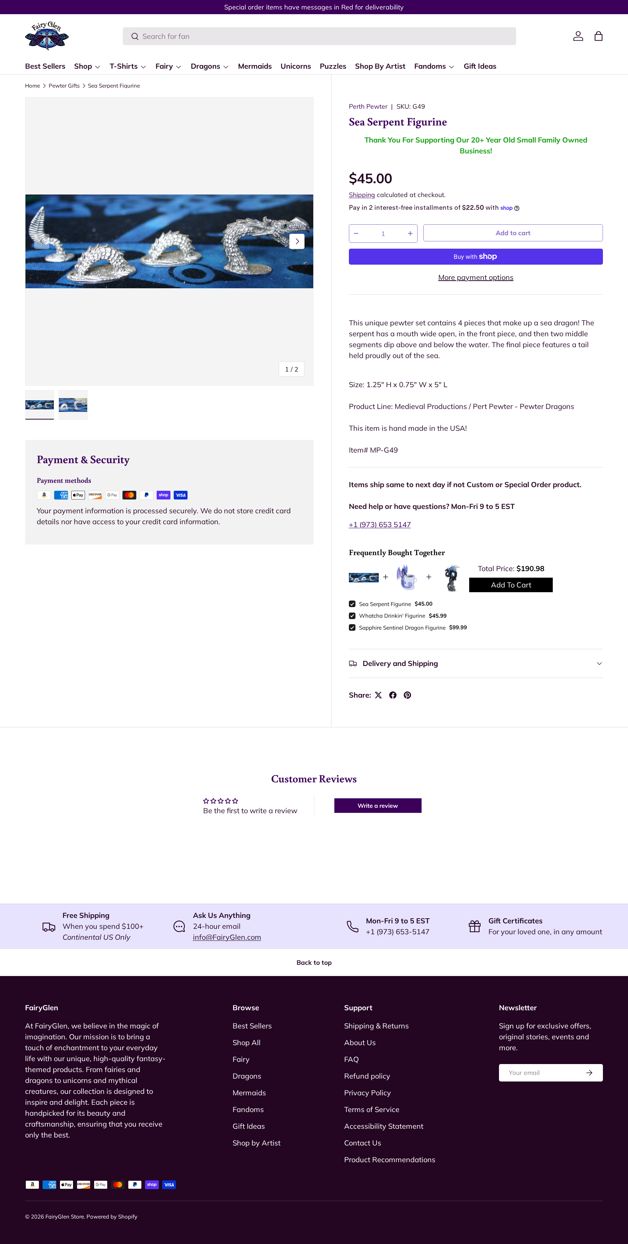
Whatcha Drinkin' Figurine (392, 615)
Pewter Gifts (64, 85)
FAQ (351, 1059)
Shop (83, 66)
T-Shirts (124, 66)
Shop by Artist (257, 1142)
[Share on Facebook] (393, 695)
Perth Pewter (368, 106)
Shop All (247, 1042)
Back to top (314, 962)
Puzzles (333, 66)
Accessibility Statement (383, 1126)
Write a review (378, 805)
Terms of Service (371, 1109)
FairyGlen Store (64, 1216)
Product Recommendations (389, 1159)
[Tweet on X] (378, 695)
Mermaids (255, 66)
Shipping (362, 194)
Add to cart (513, 233)
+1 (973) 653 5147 (380, 524)
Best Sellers (45, 66)
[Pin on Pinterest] (407, 695)
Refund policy (367, 1075)
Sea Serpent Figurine (114, 85)
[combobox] (319, 36)
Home (32, 85)
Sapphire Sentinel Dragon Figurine (402, 627)
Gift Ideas (480, 66)
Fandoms (430, 66)
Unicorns (296, 66)
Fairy (164, 66)
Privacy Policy (367, 1092)
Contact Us (362, 1142)
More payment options (476, 277)
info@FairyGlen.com (227, 937)
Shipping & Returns (376, 1025)
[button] (599, 36)
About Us (360, 1042)
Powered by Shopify (111, 1216)
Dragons (205, 66)
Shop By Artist (380, 66)
